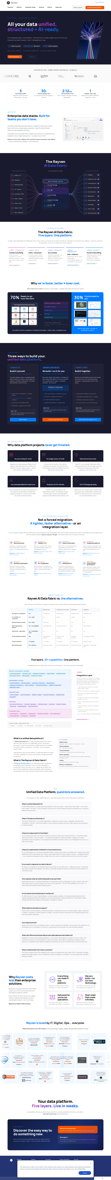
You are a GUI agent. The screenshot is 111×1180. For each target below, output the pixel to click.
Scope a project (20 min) (55, 419)
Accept (85, 1173)
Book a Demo (23, 419)
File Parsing (51, 704)
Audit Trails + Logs (27, 673)
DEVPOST (81, 1028)
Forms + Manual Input (55, 713)
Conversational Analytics (41, 685)
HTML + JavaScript (29, 685)
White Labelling (25, 675)
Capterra (60, 1028)
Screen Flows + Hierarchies (38, 683)
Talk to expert (77, 7)
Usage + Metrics (50, 673)
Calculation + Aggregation (30, 704)
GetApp (66, 1028)
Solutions (10, 7)
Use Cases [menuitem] (48, 1159)
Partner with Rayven (99, 2)
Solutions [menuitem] (19, 1159)
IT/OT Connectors (14, 713)
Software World (73, 1028)
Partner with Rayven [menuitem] (64, 1159)
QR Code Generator (25, 683)
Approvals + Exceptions (49, 694)
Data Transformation (33, 706)
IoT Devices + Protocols (43, 713)
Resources (59, 7)
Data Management (22, 706)
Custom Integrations (14, 715)
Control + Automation (25, 694)
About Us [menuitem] (76, 1159)
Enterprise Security (61, 673)
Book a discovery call (88, 419)
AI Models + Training (61, 704)
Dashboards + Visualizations (16, 685)
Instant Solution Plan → (94, 7)
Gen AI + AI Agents (14, 694)
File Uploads (32, 715)
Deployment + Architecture (39, 673)
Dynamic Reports (50, 683)
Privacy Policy (81, 1169)
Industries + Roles (30, 7)
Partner (49, 7)
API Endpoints (23, 713)
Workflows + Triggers (37, 694)
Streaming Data (32, 713)
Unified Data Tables (42, 704)
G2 (87, 1028)
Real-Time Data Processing (16, 704)
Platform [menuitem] (33, 1159)
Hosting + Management (15, 673)
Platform (19, 7)
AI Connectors (24, 715)
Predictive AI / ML (60, 694)
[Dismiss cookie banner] (90, 1164)
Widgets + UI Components (55, 685)
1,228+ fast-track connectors (19, 398)
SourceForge (54, 1028)
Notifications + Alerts (15, 687)
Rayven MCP (13, 697)
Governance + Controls (36, 675)
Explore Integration (82, 719)
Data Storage (13, 706)
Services (41, 7)
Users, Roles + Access (15, 675)
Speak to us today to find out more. (20, 1004)
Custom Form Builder (14, 683)
